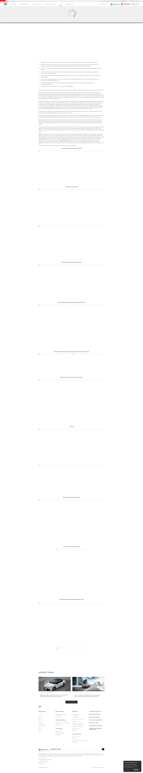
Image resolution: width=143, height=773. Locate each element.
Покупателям (6, 1)
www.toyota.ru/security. (65, 139)
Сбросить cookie (41, 763)
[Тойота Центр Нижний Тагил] (115, 4)
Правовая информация (43, 757)
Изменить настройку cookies (43, 761)
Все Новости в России (71, 702)
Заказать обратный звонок (134, 1)
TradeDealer (102, 767)
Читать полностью (127, 769)
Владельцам (13, 1)
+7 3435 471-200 (123, 1)
